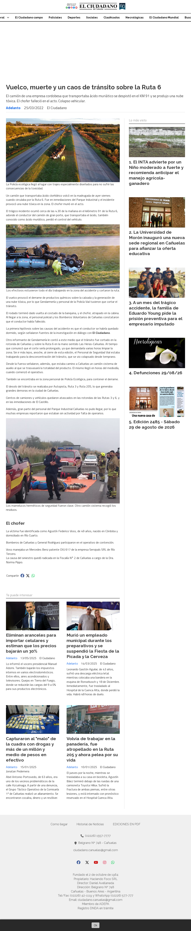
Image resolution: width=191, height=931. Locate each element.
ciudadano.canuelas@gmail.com (95, 850)
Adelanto (13, 107)
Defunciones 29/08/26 (158, 372)
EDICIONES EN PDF (126, 824)
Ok (95, 925)
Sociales (92, 17)
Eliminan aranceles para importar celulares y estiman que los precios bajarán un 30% (31, 643)
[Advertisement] (95, 49)
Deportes (74, 17)
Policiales (55, 17)
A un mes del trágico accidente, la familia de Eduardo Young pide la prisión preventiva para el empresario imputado (155, 313)
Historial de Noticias (90, 824)
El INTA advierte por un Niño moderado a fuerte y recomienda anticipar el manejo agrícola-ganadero (156, 172)
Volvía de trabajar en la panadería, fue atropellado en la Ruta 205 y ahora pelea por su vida (92, 749)
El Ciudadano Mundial (164, 17)
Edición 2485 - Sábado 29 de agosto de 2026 (154, 424)
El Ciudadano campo (29, 17)
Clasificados (112, 17)
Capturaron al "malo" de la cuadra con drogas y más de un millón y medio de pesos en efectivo (31, 749)
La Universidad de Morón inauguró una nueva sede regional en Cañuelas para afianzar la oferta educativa (157, 243)
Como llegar (59, 824)
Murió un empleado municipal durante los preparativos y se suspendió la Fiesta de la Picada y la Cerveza (93, 646)
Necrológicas (134, 17)
